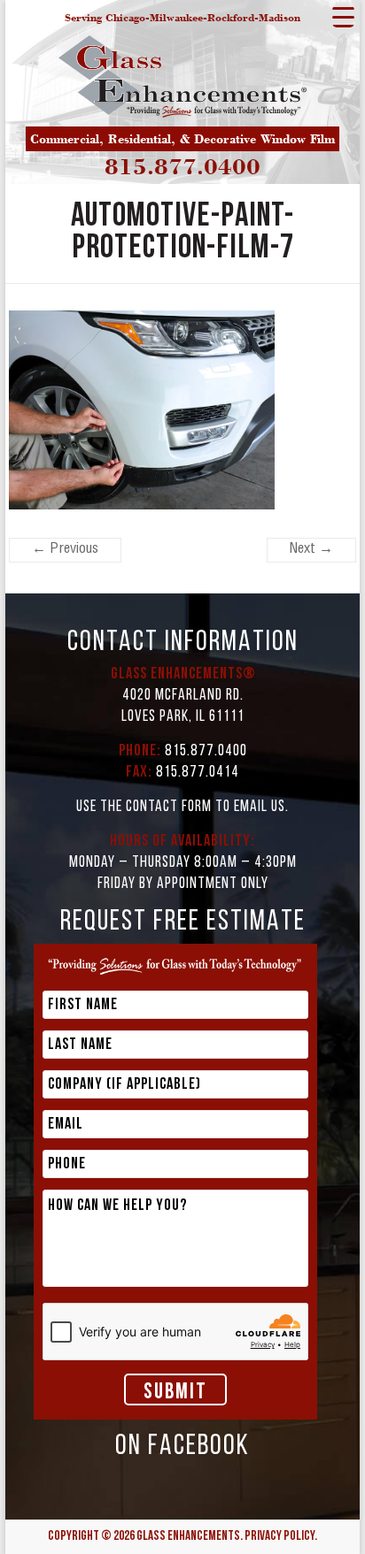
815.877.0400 (182, 166)
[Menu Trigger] (343, 16)
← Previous (65, 550)
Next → (311, 550)
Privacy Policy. (281, 1536)
